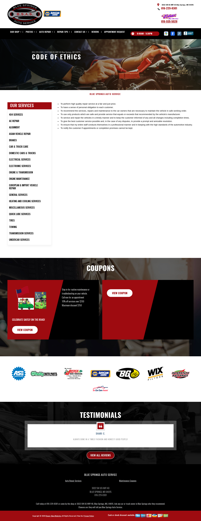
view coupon (25, 330)
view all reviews (100, 455)
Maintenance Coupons (127, 480)
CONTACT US (79, 31)
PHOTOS (29, 31)
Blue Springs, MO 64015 (71, 52)
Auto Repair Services (73, 480)
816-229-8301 (169, 8)
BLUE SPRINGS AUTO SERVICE (105, 94)
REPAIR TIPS (62, 31)
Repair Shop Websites (53, 516)
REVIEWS (95, 31)
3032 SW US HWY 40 (53, 52)
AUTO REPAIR (45, 31)
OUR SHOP (14, 31)
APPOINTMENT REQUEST (114, 31)
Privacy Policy (89, 516)
